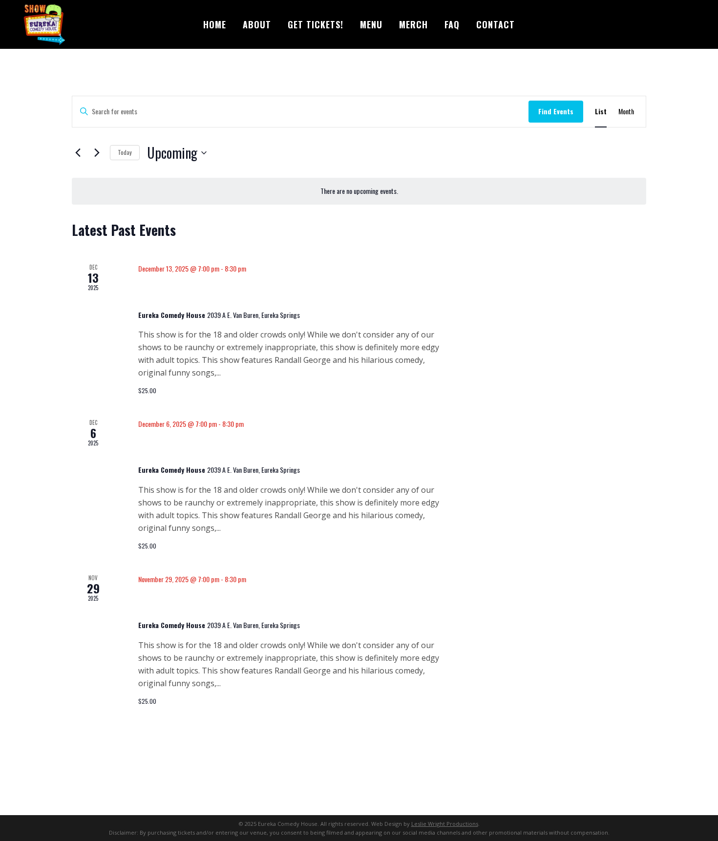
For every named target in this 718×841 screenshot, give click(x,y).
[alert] (359, 191)
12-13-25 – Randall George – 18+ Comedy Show (279, 291)
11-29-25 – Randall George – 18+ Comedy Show (279, 601)
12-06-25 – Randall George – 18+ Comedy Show (280, 446)
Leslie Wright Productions (444, 823)
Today (125, 152)
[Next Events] (97, 153)
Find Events (555, 111)
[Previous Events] (78, 153)
